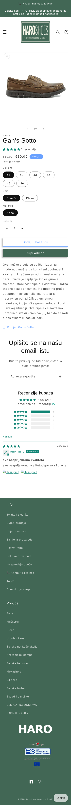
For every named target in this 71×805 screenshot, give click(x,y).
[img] (11, 446)
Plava (30, 198)
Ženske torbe (15, 688)
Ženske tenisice (17, 663)
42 (21, 174)
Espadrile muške (18, 696)
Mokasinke (14, 671)
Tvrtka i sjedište (18, 514)
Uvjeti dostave (16, 531)
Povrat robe (15, 547)
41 (8, 174)
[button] (4, 32)
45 (8, 183)
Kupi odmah (35, 253)
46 (22, 183)
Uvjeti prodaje (16, 522)
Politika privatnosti (19, 556)
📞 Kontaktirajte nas (20, 572)
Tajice (11, 581)
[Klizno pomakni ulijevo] (27, 128)
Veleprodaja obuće (19, 564)
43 (35, 174)
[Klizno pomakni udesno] (43, 128)
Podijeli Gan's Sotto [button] (20, 327)
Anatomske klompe (20, 654)
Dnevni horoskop (18, 589)
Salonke (12, 679)
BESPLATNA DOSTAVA (22, 704)
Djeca (10, 630)
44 (49, 174)
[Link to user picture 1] (11, 478)
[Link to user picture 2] (29, 478)
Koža (10, 213)
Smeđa (11, 198)
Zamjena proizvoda (20, 539)
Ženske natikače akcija (22, 646)
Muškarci (13, 621)
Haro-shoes (31, 799)
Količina (8, 221)
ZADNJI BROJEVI (18, 713)
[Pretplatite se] (60, 376)
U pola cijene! (16, 638)
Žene (10, 613)
